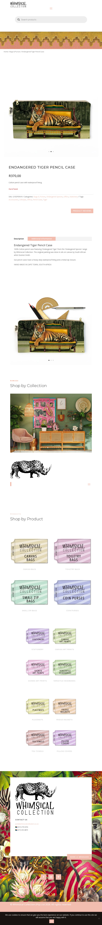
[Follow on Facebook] (43, 877)
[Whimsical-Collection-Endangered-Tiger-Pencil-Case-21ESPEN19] (51, 364)
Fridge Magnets (64, 720)
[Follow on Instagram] (51, 877)
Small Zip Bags (29, 611)
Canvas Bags (29, 569)
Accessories (13, 199)
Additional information (41, 239)
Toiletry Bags (72, 569)
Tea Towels (38, 751)
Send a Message (79, 857)
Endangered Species (55, 196)
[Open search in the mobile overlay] (51, 19)
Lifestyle (22, 199)
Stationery (74, 196)
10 (60, 447)
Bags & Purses (15, 52)
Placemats (37, 720)
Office (66, 196)
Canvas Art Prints (64, 649)
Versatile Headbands (64, 681)
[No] (99, 918)
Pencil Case (37, 199)
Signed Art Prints (37, 681)
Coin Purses (72, 611)
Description (19, 239)
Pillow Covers (64, 751)
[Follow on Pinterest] (58, 877)
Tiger (45, 199)
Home (6, 52)
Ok (52, 921)
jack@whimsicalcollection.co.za (26, 824)
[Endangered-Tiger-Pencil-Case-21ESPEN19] (51, 156)
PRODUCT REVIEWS (82, 210)
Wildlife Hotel (51, 419)
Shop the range (67, 427)
